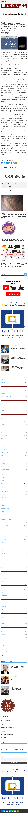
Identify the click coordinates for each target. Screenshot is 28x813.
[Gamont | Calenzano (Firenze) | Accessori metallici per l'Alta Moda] (13, 319)
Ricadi (2, 544)
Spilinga (2, 601)
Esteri (2, 455)
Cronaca (2, 427)
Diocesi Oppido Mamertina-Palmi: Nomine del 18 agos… (18, 667)
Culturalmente (4, 435)
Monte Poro (3, 505)
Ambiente (3, 388)
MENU (4, 1)
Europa (2, 458)
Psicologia (3, 536)
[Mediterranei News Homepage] (8, 705)
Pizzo (2, 528)
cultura (5, 167)
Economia (3, 446)
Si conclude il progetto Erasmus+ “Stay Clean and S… (18, 358)
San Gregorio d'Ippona (5, 575)
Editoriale (3, 449)
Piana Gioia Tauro (4, 525)
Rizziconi (2, 550)
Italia (2, 483)
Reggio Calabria (4, 539)
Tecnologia (3, 615)
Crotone (2, 430)
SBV (15, 167)
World (2, 640)
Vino (2, 637)
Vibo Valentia (3, 634)
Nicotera (2, 514)
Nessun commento (5, 32)
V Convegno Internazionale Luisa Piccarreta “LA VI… (17, 368)
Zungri (2, 645)
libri (9, 167)
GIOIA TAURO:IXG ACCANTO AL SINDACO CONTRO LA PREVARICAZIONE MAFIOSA (12, 240)
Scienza (2, 584)
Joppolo (2, 486)
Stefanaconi (3, 606)
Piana (2, 522)
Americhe (3, 393)
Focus (2, 466)
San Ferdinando (4, 572)
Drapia (2, 444)
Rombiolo (3, 553)
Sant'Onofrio (3, 581)
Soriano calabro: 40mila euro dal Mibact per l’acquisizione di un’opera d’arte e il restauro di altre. (13, 216)
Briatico (2, 404)
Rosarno (2, 556)
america (2, 390)
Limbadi (2, 494)
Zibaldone (3, 643)
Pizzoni (2, 530)
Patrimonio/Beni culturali (6, 519)
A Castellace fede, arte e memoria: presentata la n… (17, 689)
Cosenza (2, 421)
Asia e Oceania (4, 402)
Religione (3, 542)
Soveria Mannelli (4, 598)
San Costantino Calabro (6, 570)
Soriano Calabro (4, 595)
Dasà (2, 438)
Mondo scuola (4, 502)
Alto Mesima (3, 385)
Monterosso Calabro (5, 508)
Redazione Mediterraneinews (10, 30)
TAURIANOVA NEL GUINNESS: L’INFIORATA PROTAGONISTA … (19, 347)
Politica (2, 533)
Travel (2, 620)
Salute (2, 561)
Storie (2, 609)
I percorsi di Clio (4, 477)
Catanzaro (3, 413)
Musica (2, 511)
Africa (2, 379)
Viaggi (2, 631)
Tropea (2, 623)
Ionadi (2, 480)
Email (2, 757)
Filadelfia (3, 463)
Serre (2, 592)
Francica (2, 472)
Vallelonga (3, 626)
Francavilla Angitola (5, 469)
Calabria (2, 407)
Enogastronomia (4, 452)
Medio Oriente (4, 497)
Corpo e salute (4, 418)
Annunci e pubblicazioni (6, 396)
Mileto (2, 500)
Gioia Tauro (3, 474)
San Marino (3, 578)
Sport (2, 603)
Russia (2, 558)
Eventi (2, 460)
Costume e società (4, 424)
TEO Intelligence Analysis (6, 617)
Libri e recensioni (4, 491)
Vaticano (3, 629)
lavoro (2, 488)
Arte (2, 399)
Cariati (2, 410)
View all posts (22, 184)
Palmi (2, 516)
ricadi (11, 167)
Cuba (2, 432)
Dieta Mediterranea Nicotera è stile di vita (9, 441)
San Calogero (3, 564)
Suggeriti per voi (4, 612)
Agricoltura (3, 382)
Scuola (2, 587)
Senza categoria (4, 589)
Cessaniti (3, 416)
